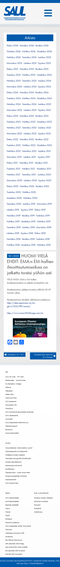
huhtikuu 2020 (29, 192)
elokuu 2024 (12, 92)
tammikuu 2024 (29, 104)
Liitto (6, 372)
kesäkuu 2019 (28, 215)
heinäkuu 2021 (27, 162)
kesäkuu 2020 (42, 186)
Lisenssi (7, 508)
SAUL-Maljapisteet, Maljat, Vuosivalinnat (18, 526)
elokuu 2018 (40, 233)
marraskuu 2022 (14, 133)
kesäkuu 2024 (41, 92)
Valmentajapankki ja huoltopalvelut (16, 451)
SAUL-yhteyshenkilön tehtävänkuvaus (16, 422)
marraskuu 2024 (14, 86)
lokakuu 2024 (30, 86)
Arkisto (30, 37)
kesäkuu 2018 (28, 239)
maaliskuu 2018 (28, 244)
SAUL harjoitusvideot (11, 483)
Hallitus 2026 (9, 394)
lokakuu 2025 (30, 63)
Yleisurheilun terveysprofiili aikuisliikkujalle (18, 458)
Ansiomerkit (9, 419)
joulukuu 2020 (44, 174)
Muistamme (9, 536)
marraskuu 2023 (14, 110)
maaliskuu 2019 (28, 221)
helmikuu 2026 (14, 57)
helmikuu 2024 (14, 104)
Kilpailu (7, 493)
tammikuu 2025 (29, 80)
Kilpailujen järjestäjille (11, 505)
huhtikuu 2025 (29, 74)
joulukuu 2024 (44, 80)
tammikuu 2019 (14, 227)
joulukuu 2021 (44, 151)
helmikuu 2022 (14, 151)
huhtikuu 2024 (29, 98)
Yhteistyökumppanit (11, 426)
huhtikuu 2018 (13, 244)
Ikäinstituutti (37, 508)
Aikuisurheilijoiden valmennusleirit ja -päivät (18, 448)
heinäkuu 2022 (27, 139)
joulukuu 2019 (29, 203)
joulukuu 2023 (44, 104)
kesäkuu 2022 (41, 139)
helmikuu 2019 (44, 221)
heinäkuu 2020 (27, 186)
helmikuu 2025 (14, 80)
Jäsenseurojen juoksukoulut (13, 465)
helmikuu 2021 (14, 174)
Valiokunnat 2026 (11, 398)
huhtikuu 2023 (29, 121)
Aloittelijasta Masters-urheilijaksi (15, 455)
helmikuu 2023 (14, 127)
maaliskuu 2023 (44, 121)
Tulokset (7, 512)
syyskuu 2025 (44, 63)
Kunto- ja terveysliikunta (41, 493)
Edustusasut (8, 429)
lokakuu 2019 (13, 209)
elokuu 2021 (12, 162)
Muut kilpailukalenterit (12, 501)
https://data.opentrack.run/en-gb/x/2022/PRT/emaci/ (21, 304)
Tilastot (7, 515)
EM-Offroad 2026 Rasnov (13, 540)
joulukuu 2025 (44, 57)
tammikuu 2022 (29, 151)
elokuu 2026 (12, 45)
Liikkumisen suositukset (41, 501)
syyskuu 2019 (27, 209)
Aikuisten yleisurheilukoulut (13, 462)
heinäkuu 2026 (27, 45)
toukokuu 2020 (14, 192)
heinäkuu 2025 (27, 69)
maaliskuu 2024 (44, 98)
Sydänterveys (38, 512)
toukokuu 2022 (14, 145)
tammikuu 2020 (14, 203)
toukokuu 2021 (14, 168)
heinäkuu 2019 (14, 215)
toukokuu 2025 (14, 74)
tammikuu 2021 (29, 174)
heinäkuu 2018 (14, 239)
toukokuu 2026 (14, 51)
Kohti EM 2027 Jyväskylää (13, 554)
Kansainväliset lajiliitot (12, 433)
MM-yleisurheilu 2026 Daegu (14, 544)
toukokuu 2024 (14, 98)
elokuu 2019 (40, 209)
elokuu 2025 (12, 69)
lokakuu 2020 (30, 180)
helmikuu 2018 (44, 244)
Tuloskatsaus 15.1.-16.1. (15, 354)
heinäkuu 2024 (27, 92)
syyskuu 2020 (44, 180)
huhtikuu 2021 (28, 168)
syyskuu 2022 (44, 133)
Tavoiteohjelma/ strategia (13, 384)
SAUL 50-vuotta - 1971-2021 (14, 377)
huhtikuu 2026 (29, 51)
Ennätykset (8, 519)
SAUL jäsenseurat (10, 401)
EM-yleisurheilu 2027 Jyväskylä (15, 551)
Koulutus (7, 443)
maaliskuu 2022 (44, 145)
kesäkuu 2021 (41, 162)
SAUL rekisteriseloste (11, 415)
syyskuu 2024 (44, 86)
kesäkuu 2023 (41, 115)
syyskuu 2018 (27, 233)
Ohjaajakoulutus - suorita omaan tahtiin (17, 472)
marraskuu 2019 (44, 203)
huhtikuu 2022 (29, 145)
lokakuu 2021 (29, 157)
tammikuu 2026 (29, 57)
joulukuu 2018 (28, 227)
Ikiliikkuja (8, 387)
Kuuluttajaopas (9, 469)
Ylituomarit (8, 529)
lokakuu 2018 (13, 233)
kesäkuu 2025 (41, 69)
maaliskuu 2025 (44, 74)
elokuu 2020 (12, 186)
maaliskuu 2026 (44, 51)
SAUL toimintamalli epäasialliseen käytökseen (19, 412)
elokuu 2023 (12, 115)
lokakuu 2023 (30, 110)
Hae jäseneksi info (11, 405)
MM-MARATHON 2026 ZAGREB (16, 547)
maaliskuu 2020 (14, 198)
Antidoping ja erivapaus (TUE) (14, 533)
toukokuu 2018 (43, 239)
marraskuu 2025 (14, 63)
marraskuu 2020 (14, 180)
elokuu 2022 (12, 139)
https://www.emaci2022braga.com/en (25, 313)
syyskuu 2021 (44, 157)
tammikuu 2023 (29, 127)
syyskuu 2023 (44, 110)
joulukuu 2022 (44, 127)
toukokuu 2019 (43, 215)
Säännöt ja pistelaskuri (12, 522)
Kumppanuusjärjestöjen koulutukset (16, 476)
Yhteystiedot (9, 391)
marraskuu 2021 (14, 157)
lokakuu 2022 (30, 133)
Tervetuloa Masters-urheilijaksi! (43, 498)
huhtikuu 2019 (13, 221)
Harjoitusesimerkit (10, 479)
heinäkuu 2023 (27, 115)
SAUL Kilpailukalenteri (12, 498)
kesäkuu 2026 (41, 45)
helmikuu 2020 (30, 198)
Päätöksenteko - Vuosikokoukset (15, 380)
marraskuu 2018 (43, 227)
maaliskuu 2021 (44, 168)
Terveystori (37, 505)
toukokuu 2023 (14, 121)
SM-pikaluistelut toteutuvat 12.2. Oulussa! (43, 355)
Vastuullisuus (9, 408)
